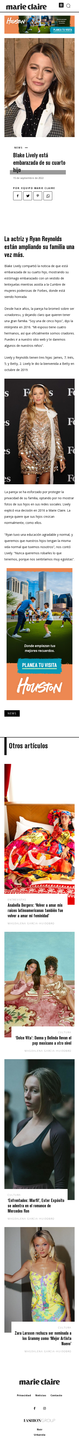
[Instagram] (44, 1408)
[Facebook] (17, 195)
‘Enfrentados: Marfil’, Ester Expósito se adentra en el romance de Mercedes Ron (36, 1206)
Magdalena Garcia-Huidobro (31, 923)
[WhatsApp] (47, 195)
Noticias (40, 1395)
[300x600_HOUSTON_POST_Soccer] (39, 703)
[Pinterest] (37, 195)
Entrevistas (17, 899)
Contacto (56, 1395)
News (18, 148)
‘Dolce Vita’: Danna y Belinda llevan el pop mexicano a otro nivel (43, 1040)
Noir (39, 1429)
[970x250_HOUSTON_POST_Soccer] (39, 32)
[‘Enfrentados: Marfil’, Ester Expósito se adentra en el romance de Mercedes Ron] (39, 1129)
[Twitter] (27, 195)
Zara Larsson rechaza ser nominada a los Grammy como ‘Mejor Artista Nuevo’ (43, 1338)
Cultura (64, 1032)
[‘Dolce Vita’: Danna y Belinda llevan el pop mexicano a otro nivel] (39, 984)
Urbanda (39, 1434)
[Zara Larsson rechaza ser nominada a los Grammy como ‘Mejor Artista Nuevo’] (39, 1280)
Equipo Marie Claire (38, 188)
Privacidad (24, 1395)
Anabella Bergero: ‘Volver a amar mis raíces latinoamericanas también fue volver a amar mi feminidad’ (35, 910)
